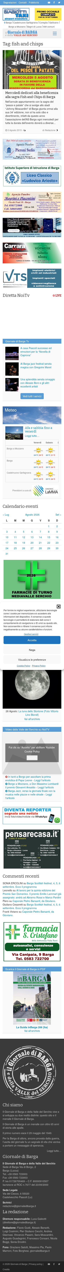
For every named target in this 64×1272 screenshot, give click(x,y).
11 (15, 537)
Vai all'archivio (32, 719)
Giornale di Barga (18, 1263)
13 (32, 537)
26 (23, 548)
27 (32, 548)
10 (7, 537)
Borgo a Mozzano (17, 26)
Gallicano (53, 22)
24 (7, 548)
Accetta (32, 640)
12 (23, 537)
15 (48, 537)
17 (7, 542)
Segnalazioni (10, 2)
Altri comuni (49, 26)
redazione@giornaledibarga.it (19, 1206)
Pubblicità (34, 2)
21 (40, 542)
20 (32, 542)
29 (48, 548)
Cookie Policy (23, 665)
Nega (32, 650)
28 (40, 548)
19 (23, 542)
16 (57, 537)
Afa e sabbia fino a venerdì (38, 429)
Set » (58, 514)
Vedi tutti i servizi (32, 396)
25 (15, 548)
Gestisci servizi (31, 633)
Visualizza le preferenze (32, 659)
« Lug (6, 514)
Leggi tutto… (32, 435)
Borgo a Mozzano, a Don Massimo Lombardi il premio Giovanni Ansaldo (31, 785)
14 (40, 537)
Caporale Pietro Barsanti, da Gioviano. (34, 901)
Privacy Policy (39, 665)
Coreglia (43, 22)
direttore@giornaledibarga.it (19, 1222)
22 (48, 542)
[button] (58, 606)
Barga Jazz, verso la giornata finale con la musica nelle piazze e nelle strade (30, 792)
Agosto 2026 (32, 514)
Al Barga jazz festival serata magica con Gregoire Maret (36, 365)
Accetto (32, 757)
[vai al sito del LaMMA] (45, 490)
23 (57, 542)
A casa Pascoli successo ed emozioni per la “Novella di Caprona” (36, 351)
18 (15, 542)
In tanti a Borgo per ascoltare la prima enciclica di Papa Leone (28, 778)
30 (57, 548)
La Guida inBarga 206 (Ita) (32, 1027)
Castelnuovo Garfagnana (25, 22)
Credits (6, 1269)
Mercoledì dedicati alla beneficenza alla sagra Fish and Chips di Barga (31, 95)
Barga (9, 22)
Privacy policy (35, 1263)
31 (7, 553)
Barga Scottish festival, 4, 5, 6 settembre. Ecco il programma (31, 884)
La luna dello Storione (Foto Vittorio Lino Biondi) (38, 712)
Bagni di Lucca (34, 26)
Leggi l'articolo (42, 780)
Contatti (23, 2)
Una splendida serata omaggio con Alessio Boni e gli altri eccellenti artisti (37, 382)
